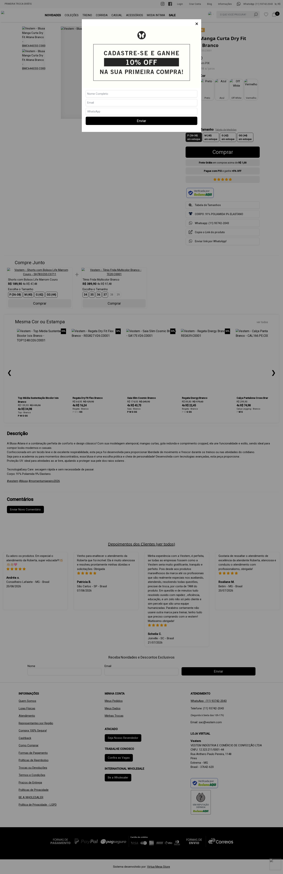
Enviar (141, 121)
